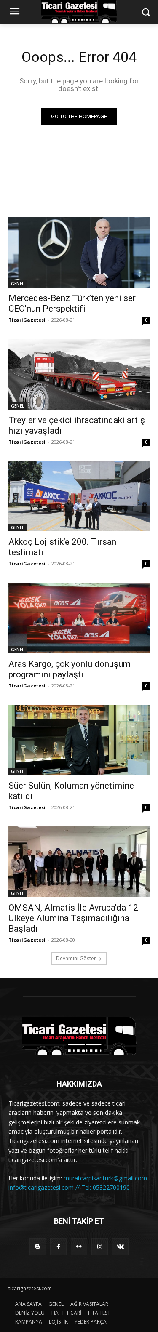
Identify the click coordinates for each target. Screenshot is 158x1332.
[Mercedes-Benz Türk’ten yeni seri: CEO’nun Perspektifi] (79, 252)
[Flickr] (79, 1246)
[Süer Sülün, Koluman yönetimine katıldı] (79, 740)
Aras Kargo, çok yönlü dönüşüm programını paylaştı (69, 669)
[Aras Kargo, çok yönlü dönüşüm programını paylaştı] (79, 618)
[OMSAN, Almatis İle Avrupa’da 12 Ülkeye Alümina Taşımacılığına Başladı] (79, 861)
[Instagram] (99, 1246)
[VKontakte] (120, 1246)
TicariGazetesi (27, 320)
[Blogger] (37, 1246)
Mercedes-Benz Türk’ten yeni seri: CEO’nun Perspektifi (74, 303)
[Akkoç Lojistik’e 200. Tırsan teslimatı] (79, 496)
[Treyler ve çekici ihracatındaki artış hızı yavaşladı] (79, 374)
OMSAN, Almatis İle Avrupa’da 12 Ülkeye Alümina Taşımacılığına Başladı (73, 918)
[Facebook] (58, 1246)
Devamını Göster (76, 958)
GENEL (17, 284)
